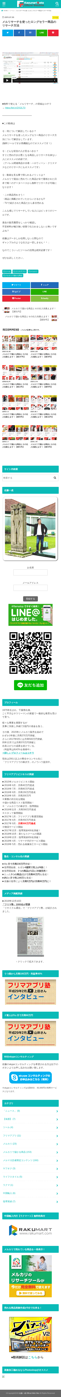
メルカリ (34, 271)
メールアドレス (30, 583)
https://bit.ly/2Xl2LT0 (15, 107)
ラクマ (8, 1185)
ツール (7, 271)
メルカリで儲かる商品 (13, 276)
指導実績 (9, 1201)
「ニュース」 (11, 1111)
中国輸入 (9, 1193)
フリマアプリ (20, 271)
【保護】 (9, 1119)
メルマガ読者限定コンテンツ (20, 1160)
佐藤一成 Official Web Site (29, 1393)
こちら (32, 1357)
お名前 (30, 567)
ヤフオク (9, 1168)
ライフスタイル (12, 1176)
